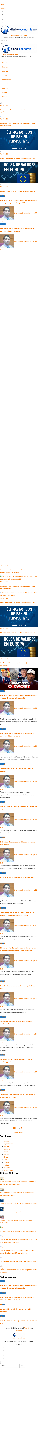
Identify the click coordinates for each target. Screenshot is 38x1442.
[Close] (0, 1362)
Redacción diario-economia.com (23, 213)
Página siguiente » (19, 1132)
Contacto (3, 8)
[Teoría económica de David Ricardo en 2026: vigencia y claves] (2, 1228)
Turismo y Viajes (8, 1170)
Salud (5, 1160)
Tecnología (5, 84)
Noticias (4, 63)
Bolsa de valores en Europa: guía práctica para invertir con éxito (17, 191)
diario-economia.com (19, 35)
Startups (4, 75)
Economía (5, 67)
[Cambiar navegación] (2, 43)
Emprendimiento (6, 79)
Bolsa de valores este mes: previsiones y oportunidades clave (18, 1261)
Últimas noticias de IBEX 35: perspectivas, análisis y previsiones (17, 158)
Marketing (5, 88)
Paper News (27, 1328)
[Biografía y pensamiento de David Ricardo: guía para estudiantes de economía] (2, 1267)
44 (21, 1128)
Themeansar (18, 1331)
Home (2, 4)
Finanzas (6, 1152)
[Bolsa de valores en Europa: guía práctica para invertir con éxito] (2, 1209)
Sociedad (4, 92)
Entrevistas (7, 1149)
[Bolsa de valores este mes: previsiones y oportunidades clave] (2, 1258)
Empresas (5, 71)
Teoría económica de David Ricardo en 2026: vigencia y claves (18, 1231)
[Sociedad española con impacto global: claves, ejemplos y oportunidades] (2, 1217)
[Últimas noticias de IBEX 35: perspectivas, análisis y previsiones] (2, 1200)
